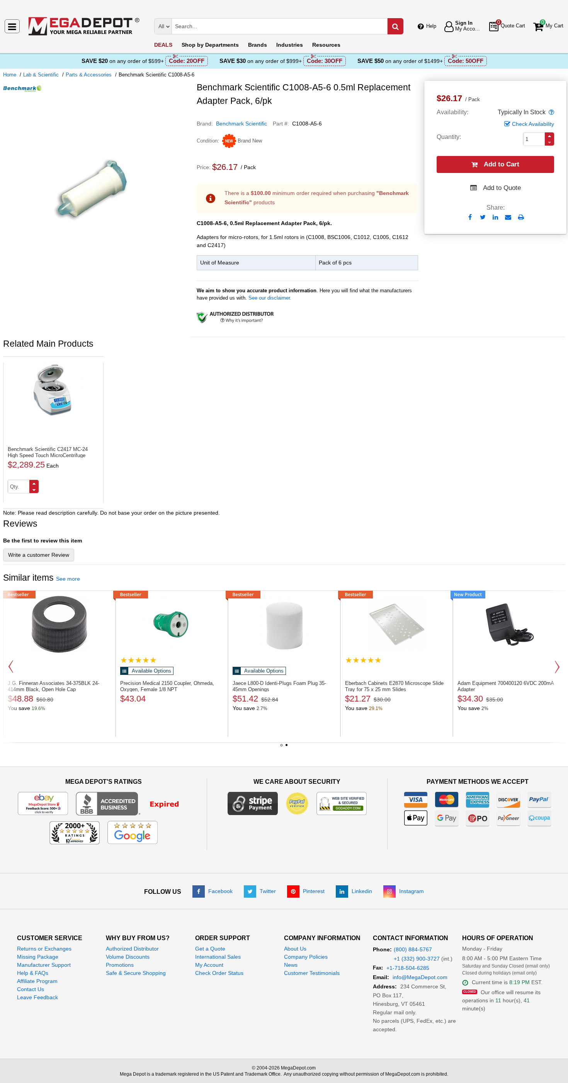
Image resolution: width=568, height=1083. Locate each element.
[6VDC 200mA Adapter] (509, 624)
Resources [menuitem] (326, 45)
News (291, 965)
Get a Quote (210, 949)
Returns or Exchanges (44, 949)
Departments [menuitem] (210, 45)
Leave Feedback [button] (37, 997)
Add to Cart (501, 164)
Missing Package (37, 957)
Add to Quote (502, 188)
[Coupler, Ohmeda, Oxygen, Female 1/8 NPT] (172, 624)
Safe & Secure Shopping (136, 973)
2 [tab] (287, 748)
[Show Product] (138, 660)
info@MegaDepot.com (420, 977)
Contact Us (30, 989)
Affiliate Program (37, 981)
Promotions (120, 965)
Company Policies (306, 957)
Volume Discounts (128, 957)
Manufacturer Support (44, 965)
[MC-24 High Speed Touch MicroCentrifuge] (53, 390)
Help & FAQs (32, 973)
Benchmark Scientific (241, 123)
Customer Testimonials (312, 973)
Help (431, 26)
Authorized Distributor (132, 949)
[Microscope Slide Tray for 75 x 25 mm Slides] (396, 624)
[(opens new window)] (96, 283)
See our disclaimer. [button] (269, 298)
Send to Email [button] (508, 218)
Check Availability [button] (533, 124)
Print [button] (521, 217)
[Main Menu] (12, 26)
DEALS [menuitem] (163, 45)
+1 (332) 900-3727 (417, 959)
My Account (209, 965)
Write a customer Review (38, 555)
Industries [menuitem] (289, 45)
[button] (550, 112)
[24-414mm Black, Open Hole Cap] (59, 624)
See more (68, 579)
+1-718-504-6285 (407, 968)
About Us (295, 949)
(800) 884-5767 (413, 949)
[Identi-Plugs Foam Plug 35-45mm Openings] (284, 624)
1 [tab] (282, 748)
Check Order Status (219, 973)
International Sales (218, 957)
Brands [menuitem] (257, 45)
